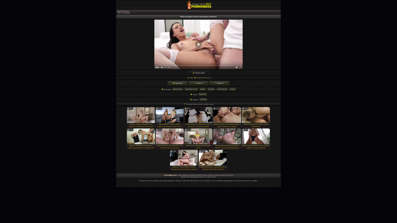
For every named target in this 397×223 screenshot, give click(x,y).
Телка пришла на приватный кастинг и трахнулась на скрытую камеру (198, 125)
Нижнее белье (177, 89)
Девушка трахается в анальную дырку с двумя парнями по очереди (227, 125)
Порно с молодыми (123, 13)
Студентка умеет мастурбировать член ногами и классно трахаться (170, 147)
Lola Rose (203, 99)
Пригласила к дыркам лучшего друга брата (198, 147)
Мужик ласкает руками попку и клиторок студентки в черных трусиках (255, 147)
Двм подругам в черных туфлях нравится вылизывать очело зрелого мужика (169, 125)
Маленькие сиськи (191, 89)
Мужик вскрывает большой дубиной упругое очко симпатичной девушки (227, 147)
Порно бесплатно (123, 11)
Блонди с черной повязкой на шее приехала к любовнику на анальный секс (141, 125)
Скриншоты (179, 83)
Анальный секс (222, 89)
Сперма (232, 89)
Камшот (202, 89)
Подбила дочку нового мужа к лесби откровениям (256, 125)
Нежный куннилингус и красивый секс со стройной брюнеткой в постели (213, 168)
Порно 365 (202, 94)
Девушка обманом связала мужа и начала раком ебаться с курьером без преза (141, 147)
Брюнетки (211, 89)
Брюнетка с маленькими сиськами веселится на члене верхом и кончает (184, 168)
